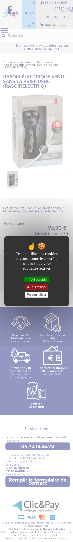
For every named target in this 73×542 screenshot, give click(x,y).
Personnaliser (36, 294)
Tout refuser (37, 287)
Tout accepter (37, 279)
